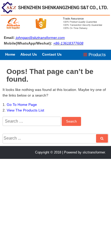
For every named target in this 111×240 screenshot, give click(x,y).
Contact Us (52, 54)
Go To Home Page (22, 104)
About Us (28, 54)
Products (96, 54)
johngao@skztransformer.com (40, 38)
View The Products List (25, 110)
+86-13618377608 (68, 43)
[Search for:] (32, 121)
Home (10, 54)
